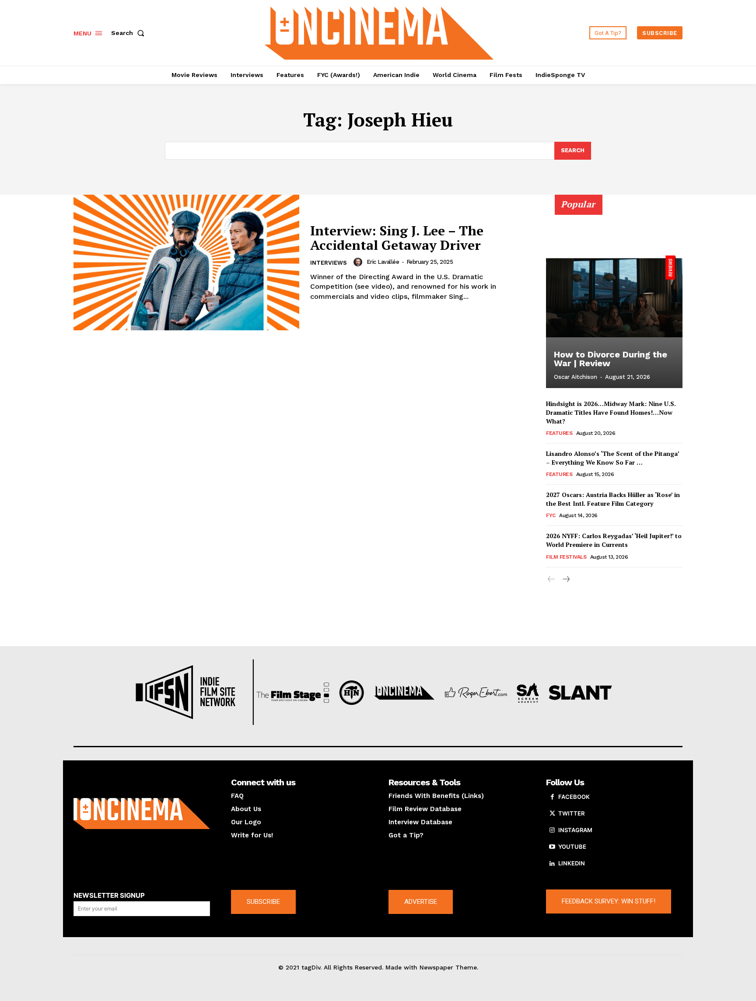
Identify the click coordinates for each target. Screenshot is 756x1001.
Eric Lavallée (383, 262)
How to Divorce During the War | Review (610, 358)
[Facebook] (552, 797)
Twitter (571, 813)
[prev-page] (551, 579)
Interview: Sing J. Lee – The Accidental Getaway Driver (396, 238)
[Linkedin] (552, 864)
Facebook (574, 796)
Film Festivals (566, 557)
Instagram (575, 829)
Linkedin (571, 863)
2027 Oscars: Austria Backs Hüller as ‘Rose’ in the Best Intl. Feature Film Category (613, 499)
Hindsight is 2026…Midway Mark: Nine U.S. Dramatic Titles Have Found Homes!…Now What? (611, 412)
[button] (129, 33)
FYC (551, 515)
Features (559, 433)
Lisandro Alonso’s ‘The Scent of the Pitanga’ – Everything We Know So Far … (612, 457)
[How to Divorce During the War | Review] (614, 296)
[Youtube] (552, 847)
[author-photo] (359, 262)
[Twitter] (552, 814)
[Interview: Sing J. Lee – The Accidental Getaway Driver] (186, 262)
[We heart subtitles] (379, 31)
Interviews (328, 262)
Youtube (572, 846)
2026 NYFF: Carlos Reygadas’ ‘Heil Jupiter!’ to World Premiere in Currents (614, 540)
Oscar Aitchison (575, 377)
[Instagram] (552, 830)
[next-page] (565, 579)
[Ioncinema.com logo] (142, 814)
